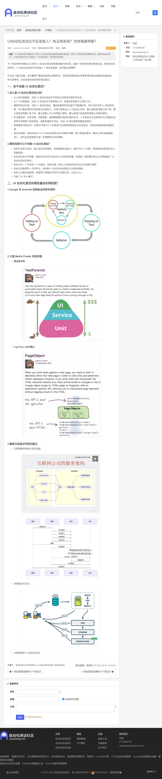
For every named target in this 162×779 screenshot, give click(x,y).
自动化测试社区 (61, 772)
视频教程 (81, 739)
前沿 (78, 6)
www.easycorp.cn (140, 52)
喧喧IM (90, 756)
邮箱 (12, 699)
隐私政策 (114, 772)
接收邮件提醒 (72, 699)
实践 (102, 6)
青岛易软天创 (58, 756)
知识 (55, 6)
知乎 (64, 48)
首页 (44, 6)
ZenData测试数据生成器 (144, 756)
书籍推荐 (102, 743)
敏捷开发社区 (18, 756)
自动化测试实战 (63, 747)
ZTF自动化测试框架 (121, 756)
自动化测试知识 (63, 739)
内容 (12, 707)
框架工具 (102, 739)
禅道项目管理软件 (76, 756)
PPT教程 (81, 743)
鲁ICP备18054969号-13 (81, 772)
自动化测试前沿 (63, 743)
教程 (90, 6)
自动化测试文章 (33, 30)
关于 (44, 19)
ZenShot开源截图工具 (32, 763)
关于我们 (102, 747)
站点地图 (13, 772)
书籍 (113, 6)
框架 (67, 6)
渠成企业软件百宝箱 (10, 763)
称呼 (12, 692)
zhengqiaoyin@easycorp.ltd (130, 746)
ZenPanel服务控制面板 (56, 763)
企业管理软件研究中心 (38, 756)
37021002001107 (101, 772)
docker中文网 (102, 756)
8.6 (151, 771)
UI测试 (48, 30)
